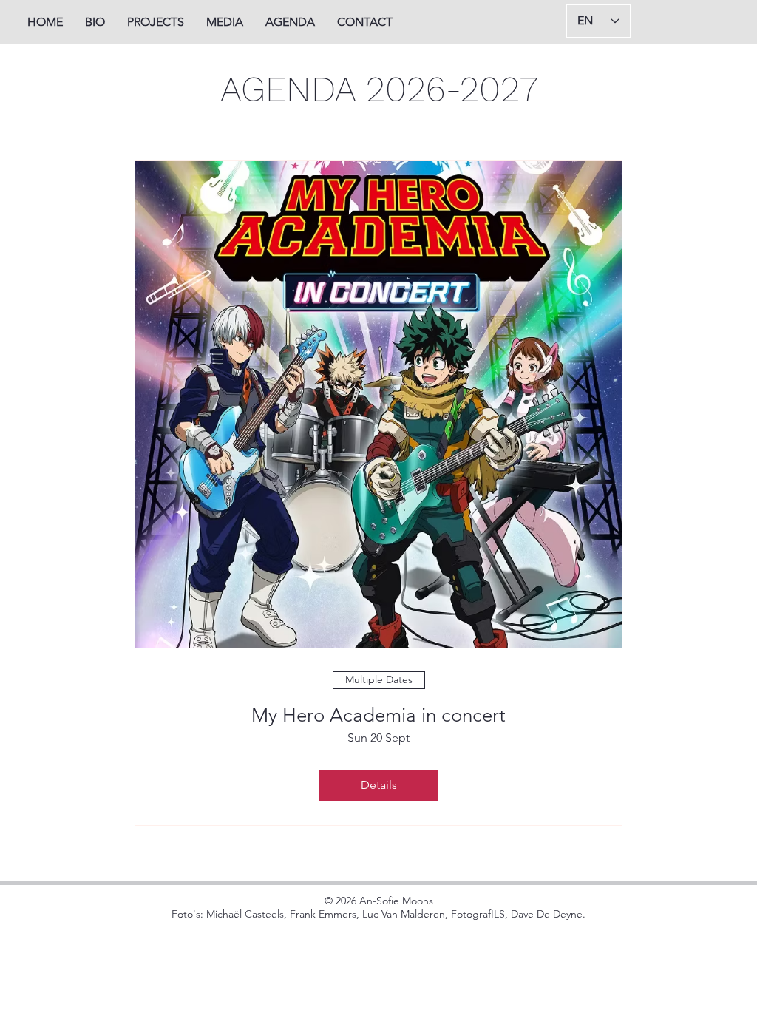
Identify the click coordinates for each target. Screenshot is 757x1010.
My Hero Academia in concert (378, 715)
